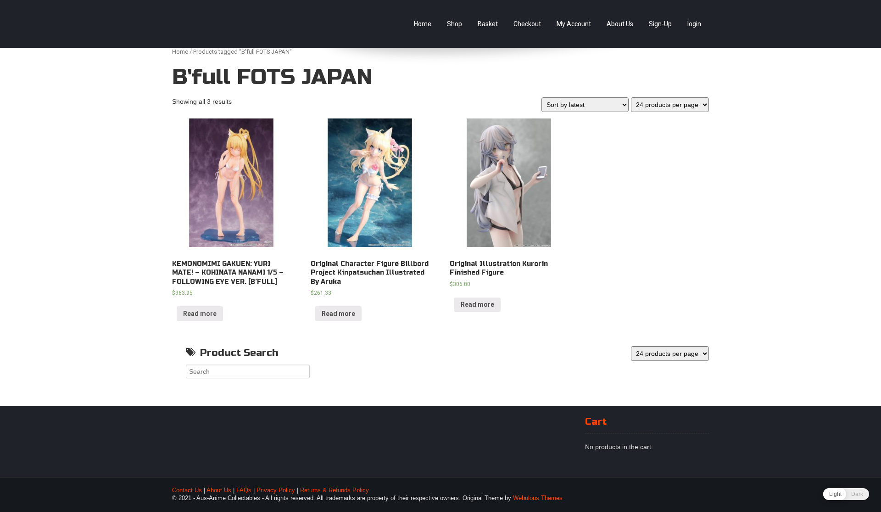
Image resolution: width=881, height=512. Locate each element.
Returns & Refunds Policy (334, 490)
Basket (488, 24)
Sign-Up (660, 24)
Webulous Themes (538, 498)
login (694, 24)
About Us (620, 24)
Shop (454, 24)
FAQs (243, 490)
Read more (200, 313)
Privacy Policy (275, 490)
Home (422, 24)
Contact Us (187, 490)
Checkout (527, 24)
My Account (574, 24)
